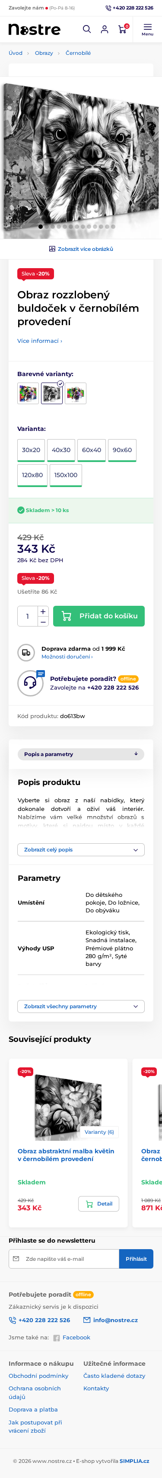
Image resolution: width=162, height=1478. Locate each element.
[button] (87, 29)
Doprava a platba (33, 1409)
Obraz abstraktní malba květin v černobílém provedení (66, 1155)
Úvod (15, 53)
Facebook (76, 1337)
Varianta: (31, 429)
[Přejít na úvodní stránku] (34, 29)
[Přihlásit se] (104, 29)
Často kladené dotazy (114, 1375)
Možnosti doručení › (67, 656)
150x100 (65, 475)
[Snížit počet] (43, 621)
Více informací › (39, 340)
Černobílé (78, 53)
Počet (28, 616)
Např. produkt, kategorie (64, 68)
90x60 (122, 450)
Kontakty (96, 1388)
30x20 (31, 450)
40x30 (61, 450)
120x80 (32, 475)
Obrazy (44, 53)
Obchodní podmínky (38, 1375)
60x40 (91, 450)
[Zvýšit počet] (43, 611)
